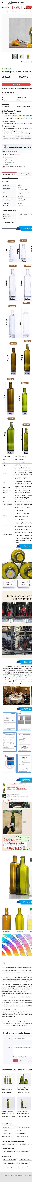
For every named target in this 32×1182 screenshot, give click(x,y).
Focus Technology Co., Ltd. (21, 1175)
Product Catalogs (24, 1127)
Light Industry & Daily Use (11, 11)
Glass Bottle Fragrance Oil (9, 1167)
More (3, 1170)
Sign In (4, 166)
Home (3, 11)
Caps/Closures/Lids (22, 1136)
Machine (19, 1130)
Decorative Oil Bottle (24, 1151)
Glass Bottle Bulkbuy (25, 1167)
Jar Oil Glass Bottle (23, 1163)
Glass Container (6, 1133)
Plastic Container (21, 1133)
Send (15, 1060)
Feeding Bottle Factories (25, 1159)
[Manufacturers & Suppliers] (16, 2)
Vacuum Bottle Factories (9, 1159)
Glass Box (4, 1130)
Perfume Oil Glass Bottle (9, 1163)
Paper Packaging (6, 1136)
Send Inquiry (16, 84)
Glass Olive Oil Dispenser (9, 1151)
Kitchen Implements (23, 11)
